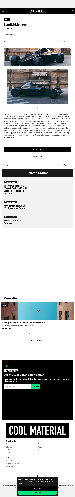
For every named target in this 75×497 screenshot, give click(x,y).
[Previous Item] (29, 107)
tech (40, 447)
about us (9, 460)
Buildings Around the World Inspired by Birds (23, 322)
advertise (9, 467)
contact (9, 470)
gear (7, 444)
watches (9, 450)
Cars (40, 156)
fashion (41, 444)
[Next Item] (46, 107)
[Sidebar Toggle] (2, 11)
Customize (37, 488)
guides (40, 450)
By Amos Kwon (8, 28)
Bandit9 (35, 156)
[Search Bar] (72, 11)
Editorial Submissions (13, 463)
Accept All (37, 492)
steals (8, 453)
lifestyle (9, 447)
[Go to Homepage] (38, 11)
